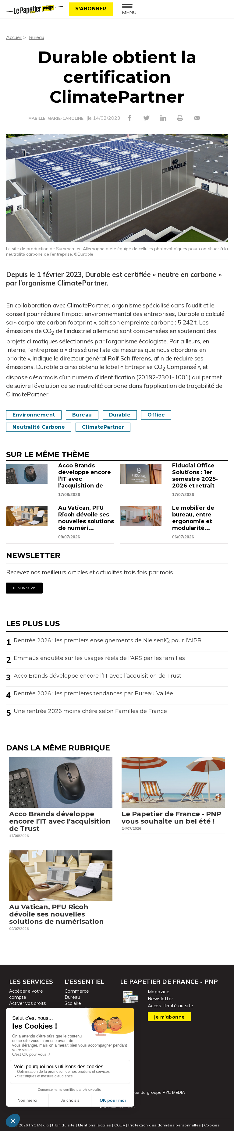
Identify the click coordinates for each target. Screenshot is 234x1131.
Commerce (77, 991)
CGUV (119, 1125)
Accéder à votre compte (26, 994)
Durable (120, 415)
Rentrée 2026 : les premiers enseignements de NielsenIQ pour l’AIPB (107, 640)
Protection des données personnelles (164, 1125)
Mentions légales (94, 1125)
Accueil (14, 37)
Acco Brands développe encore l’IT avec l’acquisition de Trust (97, 675)
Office (156, 415)
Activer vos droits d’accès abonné (27, 1006)
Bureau (36, 37)
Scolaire (73, 1003)
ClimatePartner (103, 427)
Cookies (212, 1125)
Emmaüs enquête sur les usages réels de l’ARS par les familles (99, 658)
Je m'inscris (24, 588)
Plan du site (63, 1125)
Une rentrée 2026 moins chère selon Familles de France (90, 711)
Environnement (33, 415)
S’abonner (90, 9)
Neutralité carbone (38, 427)
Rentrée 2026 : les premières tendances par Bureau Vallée (93, 693)
